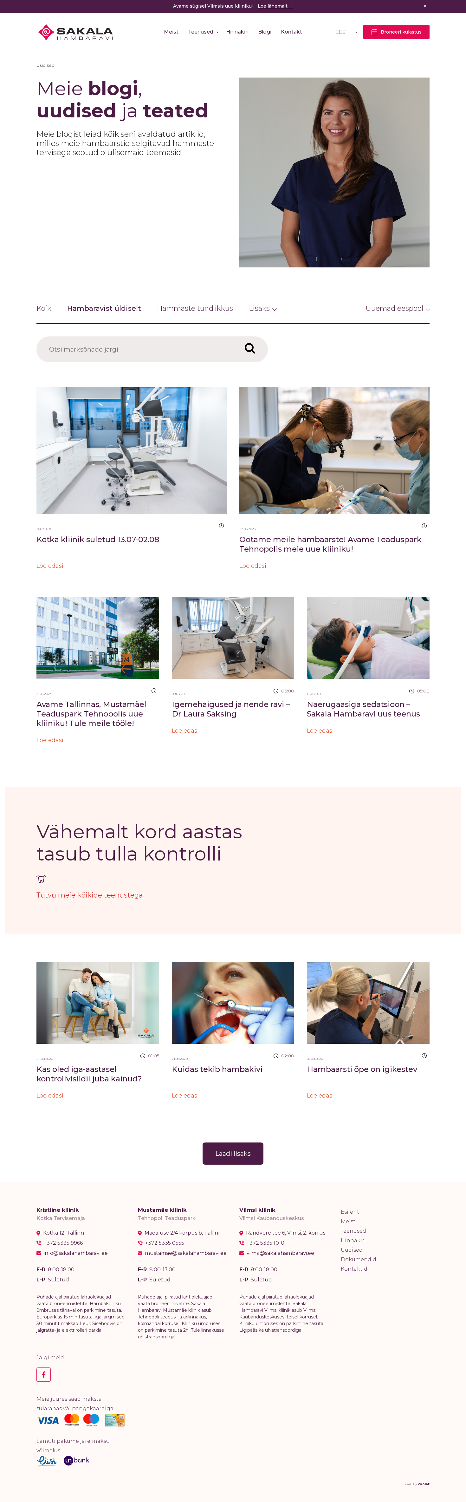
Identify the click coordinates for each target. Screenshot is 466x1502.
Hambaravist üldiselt (104, 308)
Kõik (43, 308)
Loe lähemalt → (275, 6)
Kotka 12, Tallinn (63, 1233)
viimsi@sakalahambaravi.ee (280, 1253)
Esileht (350, 1212)
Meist (171, 32)
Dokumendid (358, 1259)
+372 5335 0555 (164, 1243)
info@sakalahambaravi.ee (76, 1253)
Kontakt (291, 32)
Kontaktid (354, 1269)
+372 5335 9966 (63, 1243)
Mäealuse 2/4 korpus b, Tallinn (183, 1233)
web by (417, 1484)
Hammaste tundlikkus (195, 308)
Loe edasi (49, 565)
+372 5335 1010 (265, 1243)
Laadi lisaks (233, 1153)
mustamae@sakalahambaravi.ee (186, 1253)
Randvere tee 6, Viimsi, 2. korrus (285, 1233)
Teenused (200, 32)
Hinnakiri (237, 32)
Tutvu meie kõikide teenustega (89, 895)
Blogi (264, 32)
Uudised (352, 1250)
